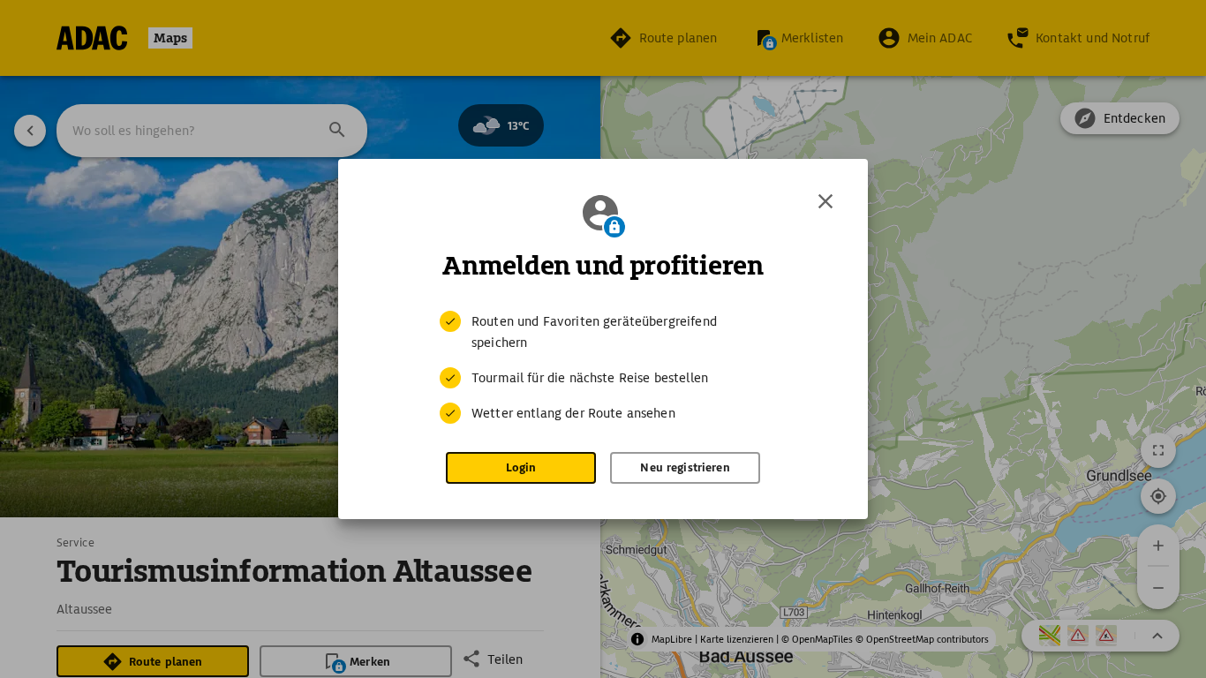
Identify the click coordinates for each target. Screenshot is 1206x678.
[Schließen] (825, 201)
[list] (603, 367)
